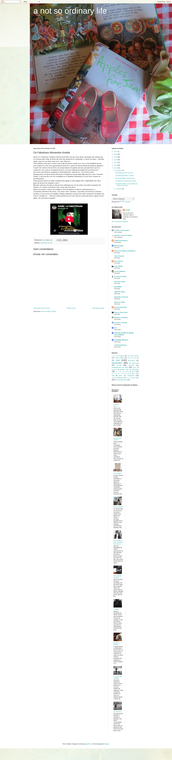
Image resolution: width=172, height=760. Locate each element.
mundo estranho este (118, 373)
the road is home (119, 281)
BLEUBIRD (118, 287)
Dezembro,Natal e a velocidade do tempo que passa (126, 184)
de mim (116, 360)
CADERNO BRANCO (121, 340)
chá (115, 328)
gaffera (89, 744)
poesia (121, 378)
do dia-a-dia (134, 363)
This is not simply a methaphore (124, 251)
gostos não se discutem (129, 369)
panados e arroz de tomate (123, 235)
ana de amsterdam (120, 307)
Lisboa (127, 371)
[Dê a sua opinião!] (60, 240)
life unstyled (119, 371)
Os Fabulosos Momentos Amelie (125, 181)
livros (133, 371)
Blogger (106, 744)
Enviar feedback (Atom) (48, 311)
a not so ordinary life (70, 10)
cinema (136, 356)
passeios (114, 377)
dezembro (118, 170)
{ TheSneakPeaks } (120, 345)
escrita (119, 365)
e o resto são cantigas (117, 677)
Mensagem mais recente (42, 308)
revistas (128, 377)
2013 (115, 162)
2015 (115, 157)
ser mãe (136, 378)
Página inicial (71, 308)
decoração (131, 360)
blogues (121, 356)
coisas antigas (119, 358)
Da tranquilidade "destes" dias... (125, 178)
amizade (114, 356)
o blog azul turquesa (121, 240)
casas (129, 356)
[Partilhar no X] (62, 240)
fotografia (114, 369)
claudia (127, 210)
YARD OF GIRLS (119, 292)
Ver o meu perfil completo (120, 221)
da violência (117, 712)
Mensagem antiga (98, 308)
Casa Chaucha (119, 256)
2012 (115, 165)
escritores (131, 365)
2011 (115, 168)
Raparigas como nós (121, 297)
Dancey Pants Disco (121, 312)
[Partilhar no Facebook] (64, 240)
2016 (115, 154)
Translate (127, 202)
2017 (115, 151)
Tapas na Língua (119, 302)
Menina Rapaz (119, 246)
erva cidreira (118, 261)
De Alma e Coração (120, 322)
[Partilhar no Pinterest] (66, 240)
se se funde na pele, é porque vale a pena (118, 542)
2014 (115, 160)
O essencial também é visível (124, 175)
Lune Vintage (118, 266)
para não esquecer (126, 375)
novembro (118, 189)
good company (118, 507)
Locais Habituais (119, 271)
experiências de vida (46, 242)
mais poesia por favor (117, 576)
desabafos (117, 363)
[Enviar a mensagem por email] (58, 240)
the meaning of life (121, 380)
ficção (134, 367)
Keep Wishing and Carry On (124, 173)
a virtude (116, 609)
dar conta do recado (117, 439)
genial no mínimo (116, 643)
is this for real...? (116, 405)
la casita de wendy (120, 276)
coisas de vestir (131, 358)
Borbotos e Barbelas (121, 317)
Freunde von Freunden (121, 230)
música (129, 373)
